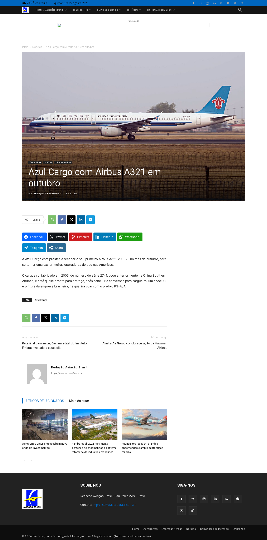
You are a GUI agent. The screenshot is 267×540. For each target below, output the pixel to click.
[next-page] (31, 460)
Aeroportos (80, 10)
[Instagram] (207, 3)
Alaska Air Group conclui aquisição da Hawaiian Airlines (134, 345)
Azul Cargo (41, 299)
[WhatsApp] (242, 3)
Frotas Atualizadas (159, 10)
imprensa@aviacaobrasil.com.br (114, 505)
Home (136, 529)
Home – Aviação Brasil (49, 10)
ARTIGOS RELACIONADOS (44, 401)
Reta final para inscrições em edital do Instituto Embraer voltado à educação (54, 345)
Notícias (132, 10)
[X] (235, 3)
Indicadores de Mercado (214, 529)
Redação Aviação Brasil (47, 193)
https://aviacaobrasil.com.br (66, 373)
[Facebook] (193, 3)
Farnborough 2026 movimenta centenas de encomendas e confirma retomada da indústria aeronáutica (94, 448)
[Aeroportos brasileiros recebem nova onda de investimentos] (45, 424)
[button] (240, 10)
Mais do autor (79, 401)
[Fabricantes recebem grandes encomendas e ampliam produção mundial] (144, 424)
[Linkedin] (214, 3)
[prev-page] (24, 460)
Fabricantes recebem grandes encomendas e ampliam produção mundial (142, 448)
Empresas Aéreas (107, 10)
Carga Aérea (35, 162)
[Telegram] (228, 3)
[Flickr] (200, 3)
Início (25, 47)
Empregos (239, 529)
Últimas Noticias (63, 162)
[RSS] (221, 3)
